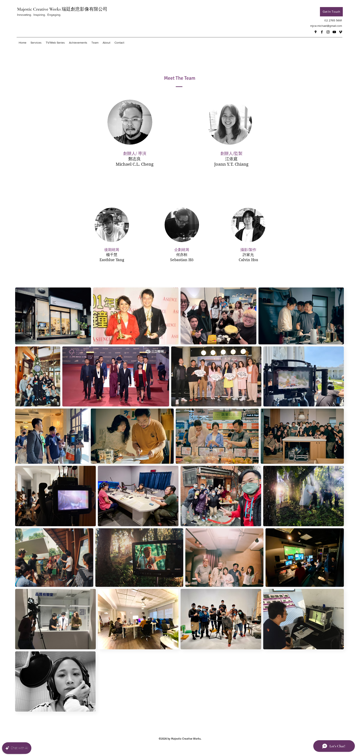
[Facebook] (322, 32)
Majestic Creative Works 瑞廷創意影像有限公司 (62, 9)
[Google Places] (316, 32)
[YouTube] (334, 32)
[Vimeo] (340, 32)
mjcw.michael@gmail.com (326, 25)
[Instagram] (328, 32)
